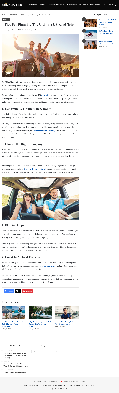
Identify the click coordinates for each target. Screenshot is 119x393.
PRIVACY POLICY (58, 385)
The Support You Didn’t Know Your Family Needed (107, 22)
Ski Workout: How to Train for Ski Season (106, 32)
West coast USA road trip (44, 130)
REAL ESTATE (83, 5)
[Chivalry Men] (12, 5)
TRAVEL (21, 14)
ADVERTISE (36, 385)
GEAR (111, 5)
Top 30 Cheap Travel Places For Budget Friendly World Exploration (13, 323)
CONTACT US (46, 385)
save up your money (48, 265)
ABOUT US (27, 385)
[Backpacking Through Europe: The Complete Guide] (67, 312)
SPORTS (104, 5)
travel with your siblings (34, 168)
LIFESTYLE (33, 5)
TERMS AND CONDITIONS (75, 385)
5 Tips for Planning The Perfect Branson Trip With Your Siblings (40, 323)
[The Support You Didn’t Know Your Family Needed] (90, 23)
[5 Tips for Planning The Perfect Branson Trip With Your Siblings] (40, 312)
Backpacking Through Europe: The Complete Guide (66, 322)
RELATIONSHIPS (71, 5)
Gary (7, 30)
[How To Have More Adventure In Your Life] (90, 44)
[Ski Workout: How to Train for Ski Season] (90, 34)
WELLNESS (60, 5)
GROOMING (50, 5)
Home (5, 14)
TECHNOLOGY (95, 5)
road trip (45, 95)
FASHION (42, 5)
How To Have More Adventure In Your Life (107, 42)
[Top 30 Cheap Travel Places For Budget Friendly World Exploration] (13, 312)
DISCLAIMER (91, 385)
